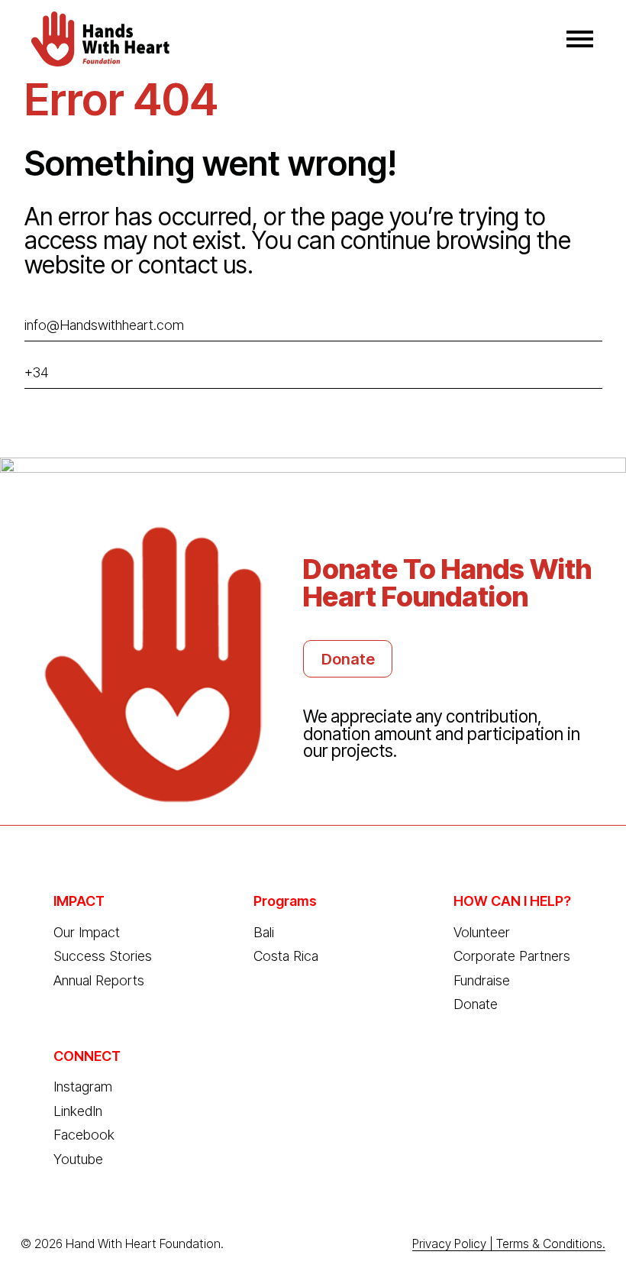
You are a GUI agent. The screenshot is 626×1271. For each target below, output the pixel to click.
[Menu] (580, 38)
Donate (348, 658)
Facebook (84, 1135)
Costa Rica (285, 956)
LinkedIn (77, 1111)
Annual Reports (98, 980)
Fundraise (481, 980)
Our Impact (86, 932)
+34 (36, 372)
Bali (263, 932)
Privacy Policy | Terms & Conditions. (508, 1244)
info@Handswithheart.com (104, 325)
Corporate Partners (511, 956)
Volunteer (481, 932)
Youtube (78, 1159)
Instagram (82, 1087)
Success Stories (102, 956)
